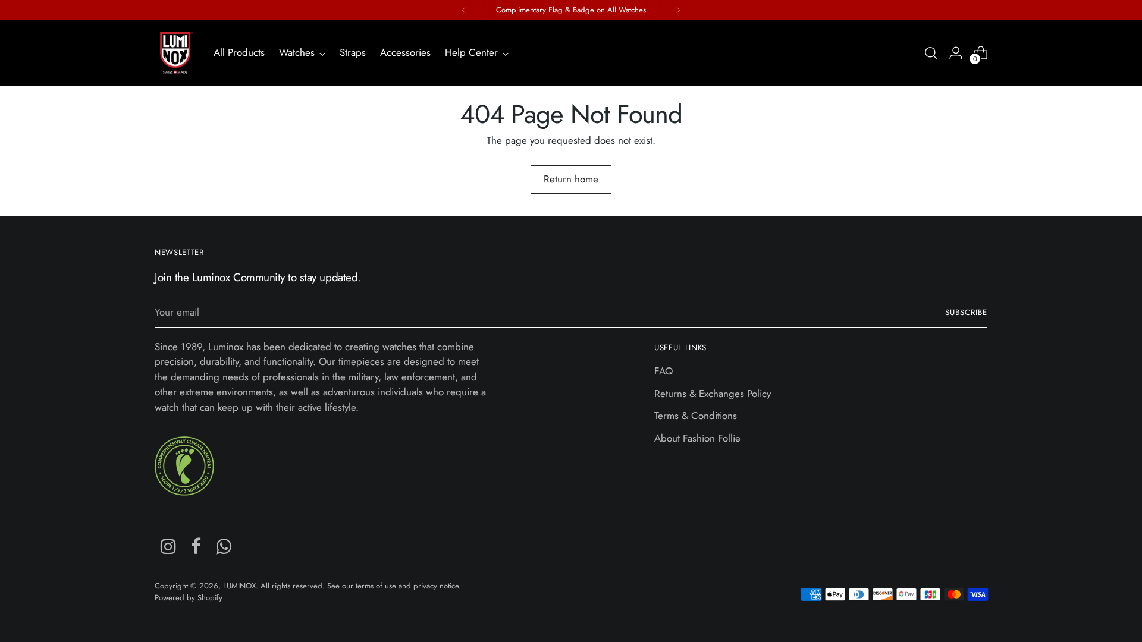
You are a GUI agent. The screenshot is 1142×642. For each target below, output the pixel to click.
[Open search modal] (931, 53)
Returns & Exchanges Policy (712, 393)
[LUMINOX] (175, 53)
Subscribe (966, 312)
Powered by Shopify (188, 597)
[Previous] (464, 10)
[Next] (678, 10)
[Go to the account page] (956, 53)
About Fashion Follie (697, 438)
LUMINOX (239, 585)
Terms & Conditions (695, 415)
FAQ (663, 371)
